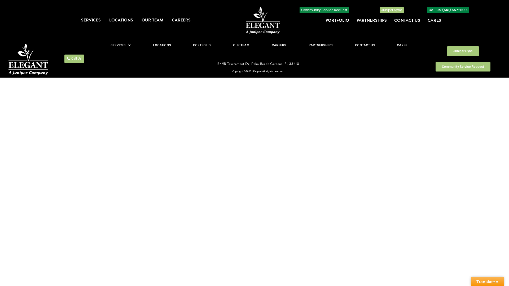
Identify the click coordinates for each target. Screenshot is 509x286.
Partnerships (372, 20)
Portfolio (337, 20)
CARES (434, 20)
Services (91, 20)
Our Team (152, 20)
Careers (181, 20)
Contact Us (407, 20)
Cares (402, 45)
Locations (121, 20)
